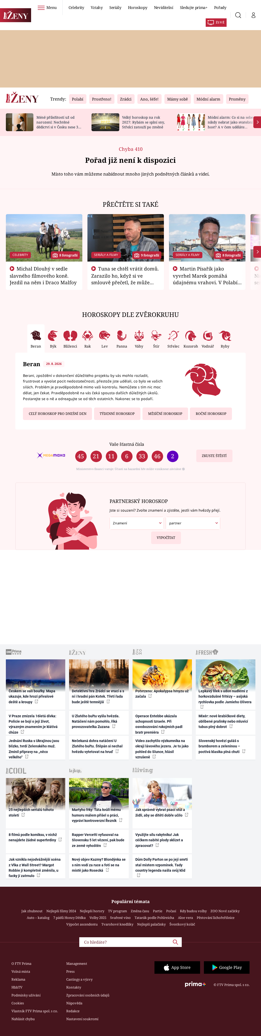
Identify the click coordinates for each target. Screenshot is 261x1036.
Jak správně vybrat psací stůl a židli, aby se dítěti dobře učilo (160, 812)
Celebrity (76, 7)
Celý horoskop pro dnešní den (57, 413)
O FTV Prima (21, 963)
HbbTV (16, 987)
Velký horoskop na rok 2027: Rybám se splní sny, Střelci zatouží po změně (143, 122)
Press (70, 971)
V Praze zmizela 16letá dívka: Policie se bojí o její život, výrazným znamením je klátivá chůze (33, 724)
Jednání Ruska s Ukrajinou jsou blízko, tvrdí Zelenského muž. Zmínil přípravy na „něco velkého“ (34, 749)
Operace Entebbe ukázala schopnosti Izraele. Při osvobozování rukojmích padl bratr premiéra (158, 724)
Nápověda (74, 1003)
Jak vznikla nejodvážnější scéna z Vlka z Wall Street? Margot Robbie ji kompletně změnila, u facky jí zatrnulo (35, 867)
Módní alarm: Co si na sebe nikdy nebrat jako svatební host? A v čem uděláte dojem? (230, 124)
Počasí (171, 911)
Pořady (220, 7)
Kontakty (73, 987)
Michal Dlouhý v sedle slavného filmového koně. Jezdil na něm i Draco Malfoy (43, 275)
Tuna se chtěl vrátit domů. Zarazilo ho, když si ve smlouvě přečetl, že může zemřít (125, 278)
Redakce (73, 1011)
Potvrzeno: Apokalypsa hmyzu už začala (162, 693)
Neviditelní (163, 7)
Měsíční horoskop (165, 413)
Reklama (18, 979)
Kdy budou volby (193, 911)
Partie (157, 911)
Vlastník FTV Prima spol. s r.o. (34, 1011)
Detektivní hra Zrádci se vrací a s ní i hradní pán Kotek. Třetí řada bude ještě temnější (98, 696)
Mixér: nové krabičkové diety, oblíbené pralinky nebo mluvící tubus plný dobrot (223, 721)
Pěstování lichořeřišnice (215, 917)
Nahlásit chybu (23, 1019)
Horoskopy (137, 7)
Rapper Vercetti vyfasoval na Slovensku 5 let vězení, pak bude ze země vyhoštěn (98, 840)
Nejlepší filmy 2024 (61, 911)
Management (76, 963)
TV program (117, 911)
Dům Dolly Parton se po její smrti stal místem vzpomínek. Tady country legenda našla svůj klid (161, 864)
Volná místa (20, 971)
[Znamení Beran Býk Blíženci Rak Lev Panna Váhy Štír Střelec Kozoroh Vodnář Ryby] (137, 523)
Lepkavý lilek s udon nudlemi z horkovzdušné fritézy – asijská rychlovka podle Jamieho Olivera (225, 696)
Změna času (140, 911)
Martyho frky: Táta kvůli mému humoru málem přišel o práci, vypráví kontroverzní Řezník (96, 815)
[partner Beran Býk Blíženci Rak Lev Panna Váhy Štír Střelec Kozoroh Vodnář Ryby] (193, 523)
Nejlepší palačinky (151, 924)
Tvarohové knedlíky (117, 924)
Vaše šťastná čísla (126, 444)
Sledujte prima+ (193, 7)
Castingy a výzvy (79, 979)
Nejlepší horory (92, 911)
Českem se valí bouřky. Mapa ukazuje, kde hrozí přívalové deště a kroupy (32, 696)
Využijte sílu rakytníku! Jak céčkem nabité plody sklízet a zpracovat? (159, 840)
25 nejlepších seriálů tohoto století (31, 812)
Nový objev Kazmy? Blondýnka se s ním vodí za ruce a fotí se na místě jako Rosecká (99, 864)
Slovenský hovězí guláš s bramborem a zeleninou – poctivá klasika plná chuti (219, 746)
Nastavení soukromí (82, 1019)
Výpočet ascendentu (82, 924)
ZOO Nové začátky (225, 911)
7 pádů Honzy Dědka (69, 917)
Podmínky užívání (26, 995)
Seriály (115, 7)
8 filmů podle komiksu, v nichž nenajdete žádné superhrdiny (33, 837)
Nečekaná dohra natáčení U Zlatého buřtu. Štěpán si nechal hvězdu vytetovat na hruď (97, 746)
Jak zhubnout (32, 911)
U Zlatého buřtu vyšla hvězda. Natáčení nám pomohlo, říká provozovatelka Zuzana (96, 721)
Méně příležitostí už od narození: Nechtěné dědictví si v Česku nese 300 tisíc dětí (59, 124)
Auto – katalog (38, 917)
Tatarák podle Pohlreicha (154, 917)
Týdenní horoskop (117, 413)
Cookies (17, 1003)
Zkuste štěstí (214, 455)
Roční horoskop (211, 413)
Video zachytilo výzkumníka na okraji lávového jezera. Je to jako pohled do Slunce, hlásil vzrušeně (162, 749)
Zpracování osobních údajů (87, 995)
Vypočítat (166, 537)
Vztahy (97, 7)
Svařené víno (120, 917)
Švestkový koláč (182, 924)
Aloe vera (185, 917)
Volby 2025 (97, 917)
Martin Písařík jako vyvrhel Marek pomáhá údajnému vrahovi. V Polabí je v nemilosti (205, 278)
